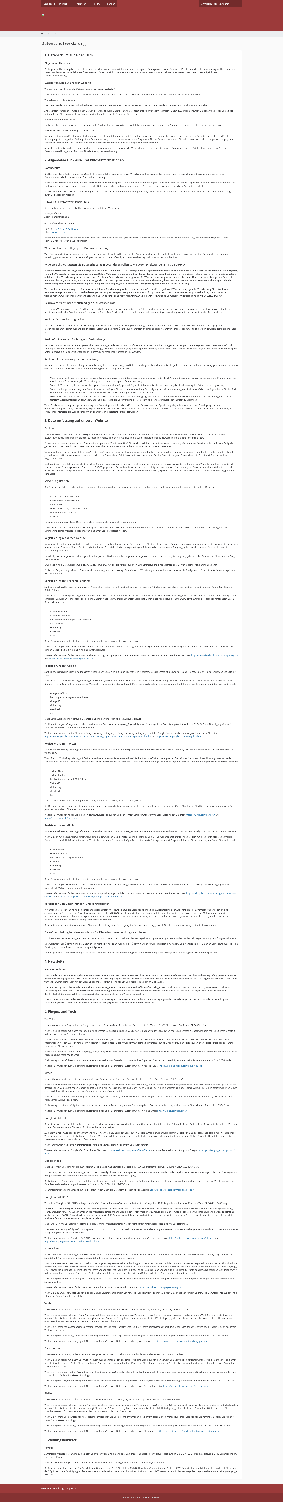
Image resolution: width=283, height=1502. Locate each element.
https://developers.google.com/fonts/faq (127, 1150)
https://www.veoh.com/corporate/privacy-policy (180, 1341)
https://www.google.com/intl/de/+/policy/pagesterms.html (119, 736)
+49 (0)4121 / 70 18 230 (65, 228)
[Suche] (236, 3)
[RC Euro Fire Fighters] (141, 19)
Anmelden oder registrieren (215, 3)
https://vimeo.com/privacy (170, 1110)
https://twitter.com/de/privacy (59, 818)
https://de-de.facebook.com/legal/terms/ (69, 658)
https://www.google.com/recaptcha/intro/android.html (72, 1241)
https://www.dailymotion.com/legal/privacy (185, 1385)
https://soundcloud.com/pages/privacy (158, 1287)
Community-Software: (141, 1497)
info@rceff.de (58, 231)
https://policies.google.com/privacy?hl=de (178, 736)
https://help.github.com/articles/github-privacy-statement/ (89, 896)
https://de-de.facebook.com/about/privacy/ (213, 655)
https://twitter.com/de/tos (199, 814)
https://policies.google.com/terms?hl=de (64, 736)
